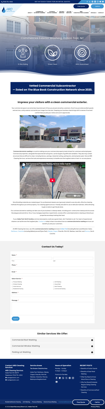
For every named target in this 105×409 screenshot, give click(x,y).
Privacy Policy (95, 406)
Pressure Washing (17, 281)
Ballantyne (33, 379)
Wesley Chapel (53, 231)
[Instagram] (98, 2)
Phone (14, 265)
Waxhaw (32, 377)
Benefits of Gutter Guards (89, 368)
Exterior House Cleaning (52, 12)
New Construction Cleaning (81, 12)
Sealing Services (61, 12)
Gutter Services (69, 12)
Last (54, 260)
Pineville (38, 374)
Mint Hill (43, 374)
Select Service (17, 278)
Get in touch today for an (52, 1)
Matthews (14, 231)
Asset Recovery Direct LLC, (23, 406)
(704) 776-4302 (8, 2)
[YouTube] (100, 2)
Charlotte (21, 231)
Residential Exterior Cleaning (13, 402)
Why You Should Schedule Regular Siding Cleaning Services (89, 384)
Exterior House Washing (50, 402)
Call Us (97, 6)
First (13, 260)
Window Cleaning (17, 284)
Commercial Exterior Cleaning (39, 12)
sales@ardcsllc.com (13, 377)
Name (14, 255)
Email (14, 272)
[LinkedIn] (95, 2)
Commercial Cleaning (60, 288)
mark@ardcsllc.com (13, 380)
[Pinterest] (92, 2)
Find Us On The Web (61, 374)
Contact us (42, 221)
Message (15, 300)
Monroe (87, 231)
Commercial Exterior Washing (66, 402)
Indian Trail (33, 372)
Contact (101, 13)
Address (15, 292)
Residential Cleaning (18, 288)
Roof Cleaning (58, 286)
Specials (93, 13)
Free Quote (81, 6)
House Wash (58, 284)
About (30, 13)
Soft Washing (58, 281)
